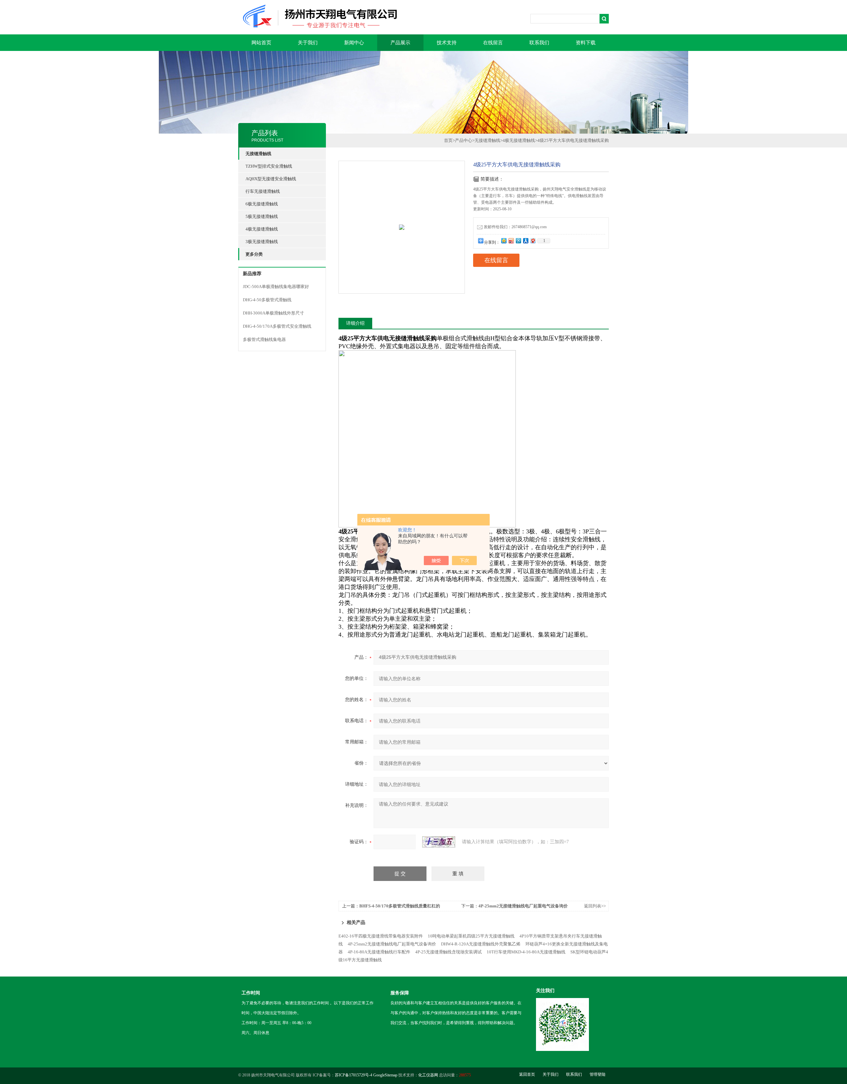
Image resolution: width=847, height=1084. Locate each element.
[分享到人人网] (525, 240)
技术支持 (447, 42)
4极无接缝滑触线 (261, 229)
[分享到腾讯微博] (518, 240)
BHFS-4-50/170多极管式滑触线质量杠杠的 (399, 905)
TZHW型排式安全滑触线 (268, 166)
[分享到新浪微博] (510, 240)
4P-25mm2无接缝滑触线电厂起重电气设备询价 (523, 905)
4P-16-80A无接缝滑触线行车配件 (379, 951)
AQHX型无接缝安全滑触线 (270, 178)
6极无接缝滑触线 (261, 203)
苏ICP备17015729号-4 (353, 1075)
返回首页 (527, 1074)
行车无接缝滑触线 (262, 191)
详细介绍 (355, 323)
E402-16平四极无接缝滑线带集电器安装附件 (380, 936)
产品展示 (400, 42)
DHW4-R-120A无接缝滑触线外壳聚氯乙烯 (480, 943)
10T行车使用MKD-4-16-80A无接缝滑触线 (526, 951)
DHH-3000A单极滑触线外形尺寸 (273, 313)
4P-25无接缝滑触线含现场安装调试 (448, 951)
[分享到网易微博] (532, 240)
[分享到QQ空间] (503, 240)
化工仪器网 (428, 1075)
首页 (448, 140)
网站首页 (261, 42)
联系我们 (539, 42)
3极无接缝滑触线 (261, 241)
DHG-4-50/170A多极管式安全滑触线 (277, 326)
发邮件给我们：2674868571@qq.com (515, 227)
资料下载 (586, 42)
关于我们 (308, 42)
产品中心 (463, 140)
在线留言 (493, 42)
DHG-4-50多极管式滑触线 (267, 299)
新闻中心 (354, 42)
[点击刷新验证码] (438, 842)
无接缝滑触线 (487, 140)
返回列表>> (595, 905)
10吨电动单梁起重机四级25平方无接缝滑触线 (471, 936)
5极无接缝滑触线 (261, 216)
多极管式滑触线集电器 (264, 339)
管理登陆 (597, 1074)
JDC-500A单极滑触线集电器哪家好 (276, 286)
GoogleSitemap (385, 1075)
